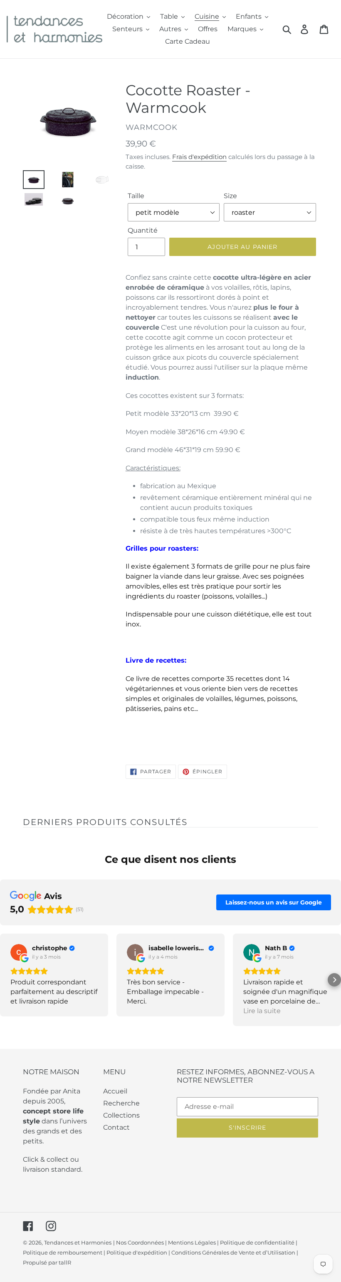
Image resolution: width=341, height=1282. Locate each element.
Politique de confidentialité (257, 1242)
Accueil (115, 1091)
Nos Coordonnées (140, 1242)
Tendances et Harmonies (77, 1242)
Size (230, 196)
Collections (121, 1115)
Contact (116, 1127)
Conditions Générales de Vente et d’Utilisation (233, 1252)
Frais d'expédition (199, 157)
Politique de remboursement (62, 1252)
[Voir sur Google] (18, 952)
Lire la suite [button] (262, 1011)
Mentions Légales (192, 1242)
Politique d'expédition (136, 1252)
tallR (65, 1262)
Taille (136, 196)
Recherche (121, 1103)
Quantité (143, 230)
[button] (6, 979)
